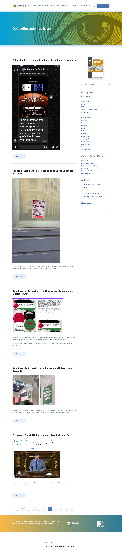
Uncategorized (85, 150)
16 (66, 509)
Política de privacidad (59, 546)
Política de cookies (71, 546)
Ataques (83, 104)
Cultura (83, 115)
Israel (83, 128)
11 (39, 509)
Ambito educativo (86, 99)
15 (60, 509)
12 (44, 509)
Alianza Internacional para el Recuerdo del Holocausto (33, 483)
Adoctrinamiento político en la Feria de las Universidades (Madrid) (43, 370)
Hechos (83, 123)
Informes (84, 126)
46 (41, 513)
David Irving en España (87, 163)
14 (55, 509)
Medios (83, 134)
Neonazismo (85, 136)
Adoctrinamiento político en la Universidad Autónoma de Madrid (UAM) (42, 292)
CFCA (85, 188)
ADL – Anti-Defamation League (92, 185)
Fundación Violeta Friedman (91, 193)
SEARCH (107, 85)
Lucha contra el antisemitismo (89, 131)
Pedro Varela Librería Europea (90, 166)
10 (33, 509)
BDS (82, 107)
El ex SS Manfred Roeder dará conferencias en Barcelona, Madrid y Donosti (94, 170)
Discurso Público (86, 118)
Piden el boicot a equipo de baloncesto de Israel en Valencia (44, 60)
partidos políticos (86, 139)
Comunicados (85, 112)
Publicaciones (85, 142)
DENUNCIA (103, 6)
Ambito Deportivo (86, 96)
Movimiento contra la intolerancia (92, 196)
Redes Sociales (85, 144)
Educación (84, 120)
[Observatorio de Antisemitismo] (20, 6)
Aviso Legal (49, 546)
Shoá (82, 147)
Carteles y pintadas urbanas (89, 110)
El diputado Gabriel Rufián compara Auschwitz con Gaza (42, 435)
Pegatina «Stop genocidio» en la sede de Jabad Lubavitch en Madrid (42, 172)
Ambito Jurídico (85, 102)
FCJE (85, 190)
